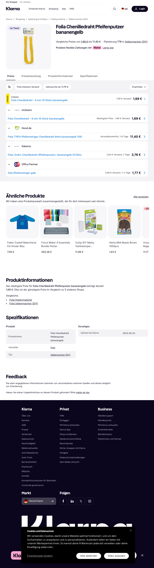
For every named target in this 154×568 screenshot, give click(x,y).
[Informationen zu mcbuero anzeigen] (9, 110)
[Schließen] (130, 530)
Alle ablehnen (88, 555)
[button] (124, 9)
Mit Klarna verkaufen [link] (108, 425)
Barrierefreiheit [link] (29, 462)
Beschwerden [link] (66, 443)
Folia (53, 347)
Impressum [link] (27, 466)
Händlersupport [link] (105, 415)
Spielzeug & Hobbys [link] (38, 19)
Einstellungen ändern (40, 556)
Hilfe (71, 9)
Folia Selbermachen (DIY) (23, 303)
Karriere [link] (25, 420)
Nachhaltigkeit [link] (29, 443)
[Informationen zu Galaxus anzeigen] (9, 146)
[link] (63, 501)
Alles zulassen (116, 555)
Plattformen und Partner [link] (109, 439)
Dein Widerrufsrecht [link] (69, 462)
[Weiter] (144, 229)
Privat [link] (64, 409)
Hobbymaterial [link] (58, 19)
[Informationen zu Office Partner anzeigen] (9, 164)
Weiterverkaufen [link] (30, 448)
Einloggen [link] (64, 420)
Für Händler (25, 2)
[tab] (10, 76)
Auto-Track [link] (27, 457)
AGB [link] (24, 425)
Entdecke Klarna (37, 9)
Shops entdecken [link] (68, 434)
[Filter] (9, 87)
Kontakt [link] (25, 476)
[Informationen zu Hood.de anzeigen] (9, 128)
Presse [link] (25, 429)
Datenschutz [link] (28, 439)
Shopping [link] (20, 19)
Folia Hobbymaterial (20, 299)
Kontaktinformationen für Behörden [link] (39, 480)
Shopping (53, 9)
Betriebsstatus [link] (105, 434)
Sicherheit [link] (27, 434)
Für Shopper (11, 2)
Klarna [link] (9, 19)
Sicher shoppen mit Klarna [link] (72, 448)
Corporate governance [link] (32, 485)
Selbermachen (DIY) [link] (78, 19)
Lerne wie (108, 47)
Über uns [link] (26, 415)
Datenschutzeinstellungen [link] (72, 457)
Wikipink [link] (26, 471)
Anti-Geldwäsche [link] (30, 453)
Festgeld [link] (64, 453)
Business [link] (105, 409)
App (64, 9)
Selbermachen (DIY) (136, 41)
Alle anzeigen (141, 196)
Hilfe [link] (62, 415)
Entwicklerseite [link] (105, 429)
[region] (78, 545)
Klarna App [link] (65, 429)
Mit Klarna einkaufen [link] (70, 425)
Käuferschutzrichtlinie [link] (70, 439)
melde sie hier (82, 392)
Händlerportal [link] (104, 420)
